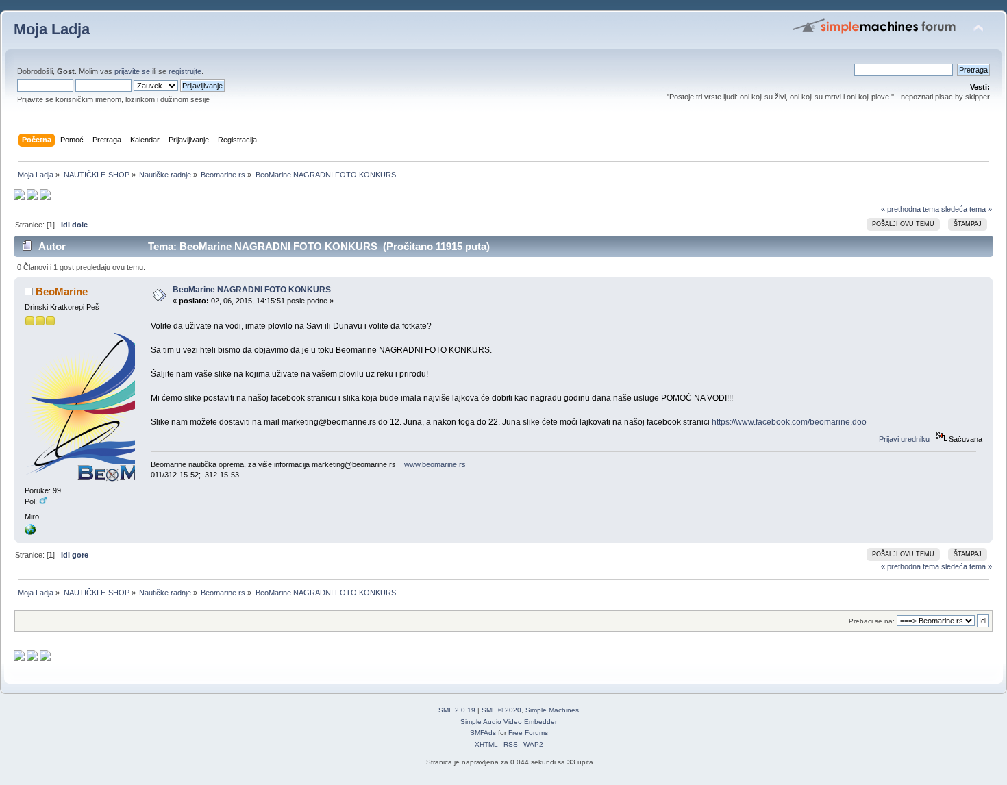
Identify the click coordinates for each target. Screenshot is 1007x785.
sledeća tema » (966, 209)
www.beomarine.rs (435, 464)
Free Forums (528, 732)
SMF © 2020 (501, 710)
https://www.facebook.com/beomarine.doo (789, 422)
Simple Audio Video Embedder (508, 721)
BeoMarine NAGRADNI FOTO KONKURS (252, 290)
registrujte (185, 71)
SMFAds (483, 732)
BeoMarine (62, 291)
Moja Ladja (52, 29)
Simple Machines (552, 710)
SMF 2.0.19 (456, 710)
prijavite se (132, 71)
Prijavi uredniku (904, 439)
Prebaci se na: (872, 621)
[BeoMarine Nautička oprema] (30, 532)
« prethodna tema (910, 209)
